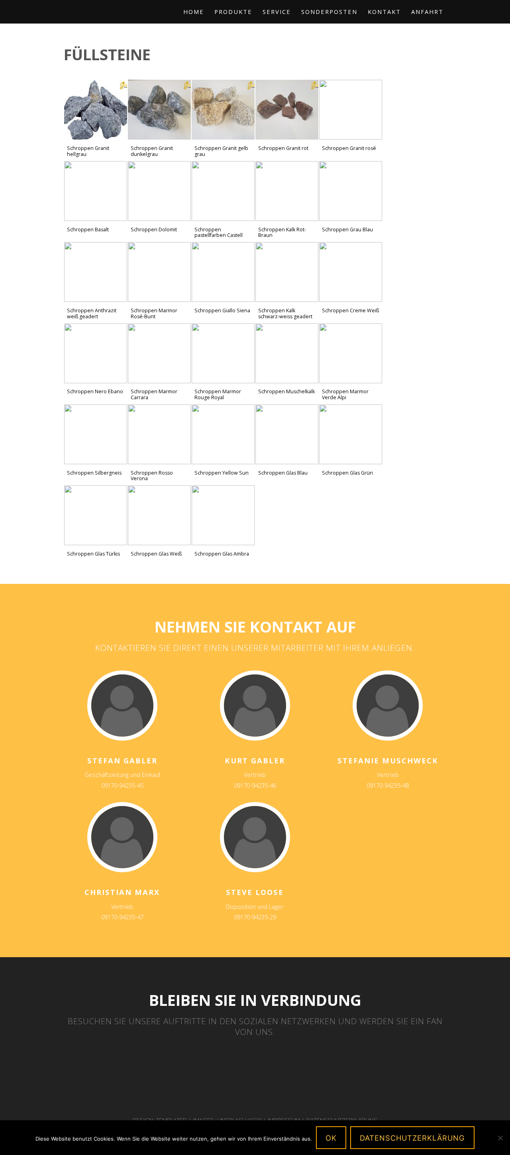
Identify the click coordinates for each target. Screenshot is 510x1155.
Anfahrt (427, 12)
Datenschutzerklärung (412, 1137)
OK (331, 1137)
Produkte (233, 12)
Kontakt (384, 12)
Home (193, 12)
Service (277, 12)
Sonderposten (329, 12)
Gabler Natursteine (106, 18)
